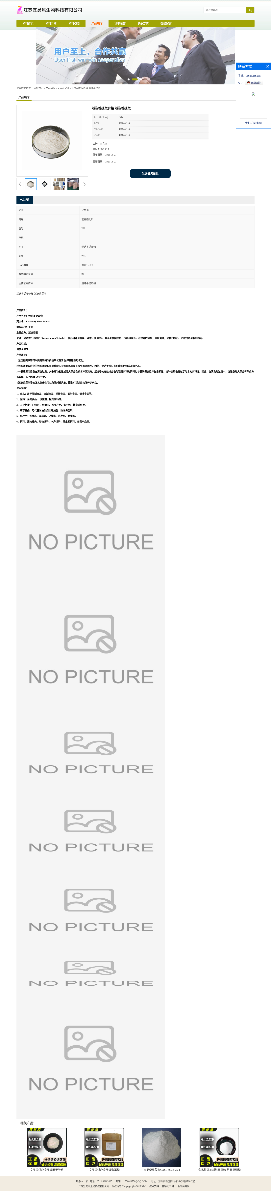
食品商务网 (183, 1186)
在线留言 (166, 23)
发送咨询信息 (150, 173)
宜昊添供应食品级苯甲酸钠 (46, 1169)
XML (144, 1186)
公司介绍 (51, 23)
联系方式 (143, 23)
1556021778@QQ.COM (135, 1181)
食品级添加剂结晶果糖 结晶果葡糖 (219, 1169)
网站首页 (38, 88)
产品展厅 (97, 23)
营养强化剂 (63, 88)
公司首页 (28, 23)
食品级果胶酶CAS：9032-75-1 (162, 1169)
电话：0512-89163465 (101, 1181)
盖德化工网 (168, 1186)
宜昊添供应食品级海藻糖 (104, 1169)
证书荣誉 (120, 23)
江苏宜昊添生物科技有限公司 (93, 1186)
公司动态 (74, 23)
